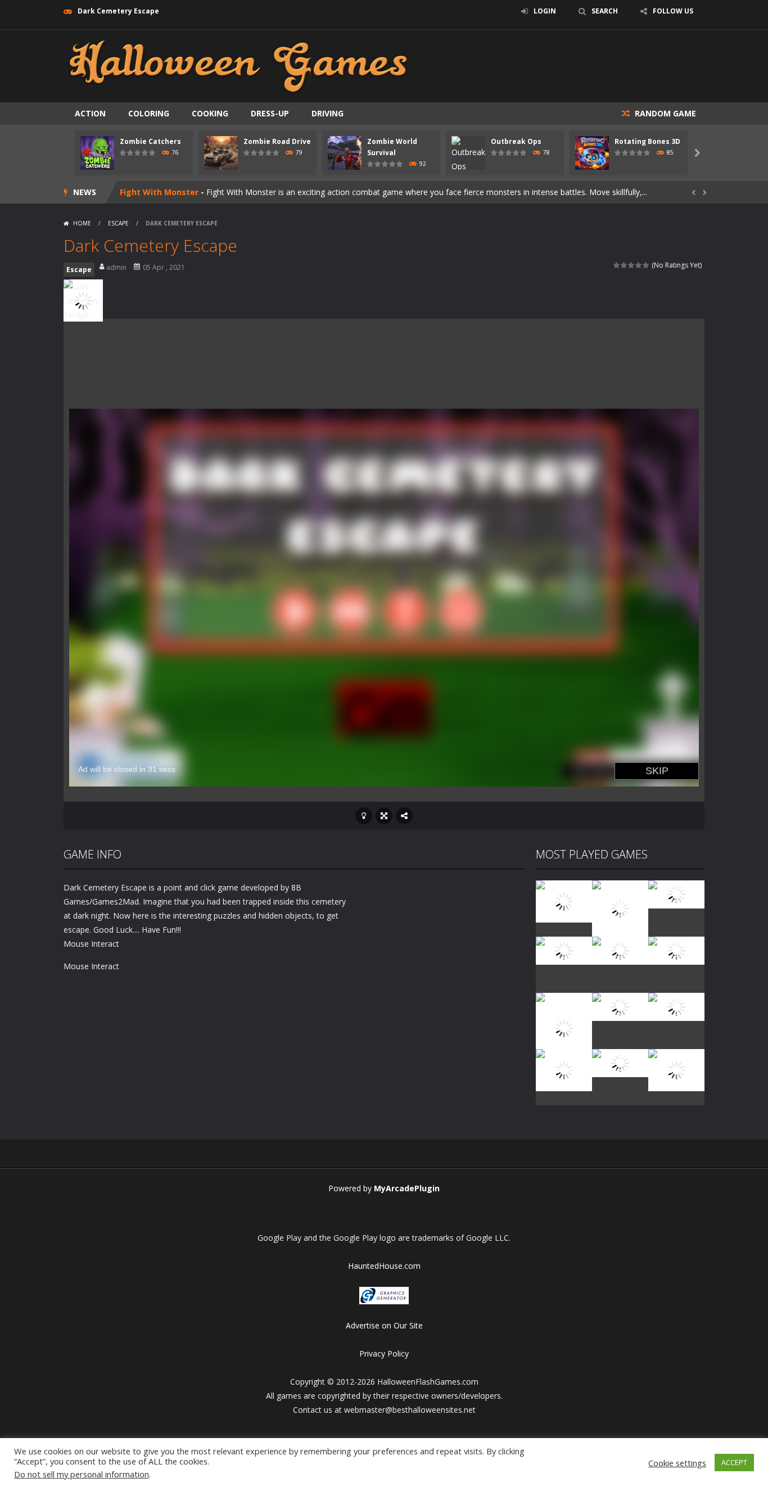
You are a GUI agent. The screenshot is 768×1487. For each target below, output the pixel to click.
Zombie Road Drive (277, 141)
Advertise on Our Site (384, 1325)
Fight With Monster (159, 192)
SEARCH (604, 11)
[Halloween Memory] (620, 1006)
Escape (118, 223)
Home (82, 223)
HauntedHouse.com (384, 1265)
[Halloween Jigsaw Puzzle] (676, 1006)
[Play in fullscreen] (384, 815)
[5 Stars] (646, 265)
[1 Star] (617, 265)
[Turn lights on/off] (363, 815)
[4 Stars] (639, 265)
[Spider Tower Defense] (564, 900)
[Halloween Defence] (620, 949)
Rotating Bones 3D (647, 141)
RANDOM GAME (664, 113)
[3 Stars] (631, 265)
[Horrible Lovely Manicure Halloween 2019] (564, 1027)
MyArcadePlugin (407, 1188)
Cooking (210, 113)
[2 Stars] (624, 265)
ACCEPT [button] (734, 1462)
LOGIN (545, 11)
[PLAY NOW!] (97, 152)
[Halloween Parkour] (676, 949)
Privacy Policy (384, 1353)
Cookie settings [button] (677, 1463)
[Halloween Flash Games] (238, 65)
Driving (327, 113)
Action (90, 113)
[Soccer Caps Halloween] (620, 1062)
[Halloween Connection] (676, 893)
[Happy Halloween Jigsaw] (564, 1069)
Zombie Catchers (150, 141)
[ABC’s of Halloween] (564, 949)
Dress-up (270, 113)
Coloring (148, 113)
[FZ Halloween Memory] (676, 1069)
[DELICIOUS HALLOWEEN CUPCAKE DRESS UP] (620, 907)
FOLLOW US (673, 11)
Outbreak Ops (516, 141)
